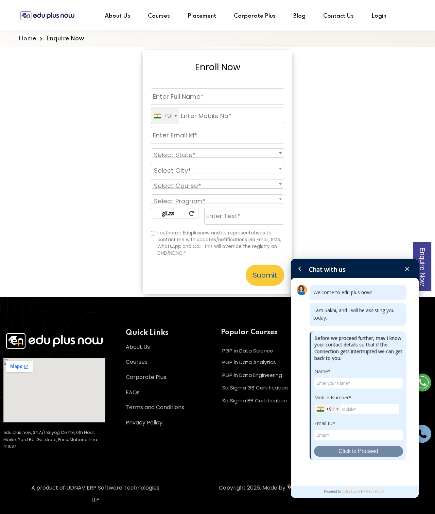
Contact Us (338, 16)
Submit (265, 275)
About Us (117, 16)
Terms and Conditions (155, 407)
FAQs (133, 392)
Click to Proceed (358, 451)
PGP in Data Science (247, 350)
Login (378, 16)
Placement (202, 16)
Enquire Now (422, 266)
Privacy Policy (144, 422)
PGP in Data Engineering (252, 375)
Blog (299, 16)
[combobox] (165, 116)
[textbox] (202, 155)
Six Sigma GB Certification (255, 387)
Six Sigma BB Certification (254, 400)
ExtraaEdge (351, 491)
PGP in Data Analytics (249, 362)
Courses (159, 16)
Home (27, 39)
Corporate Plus (255, 16)
